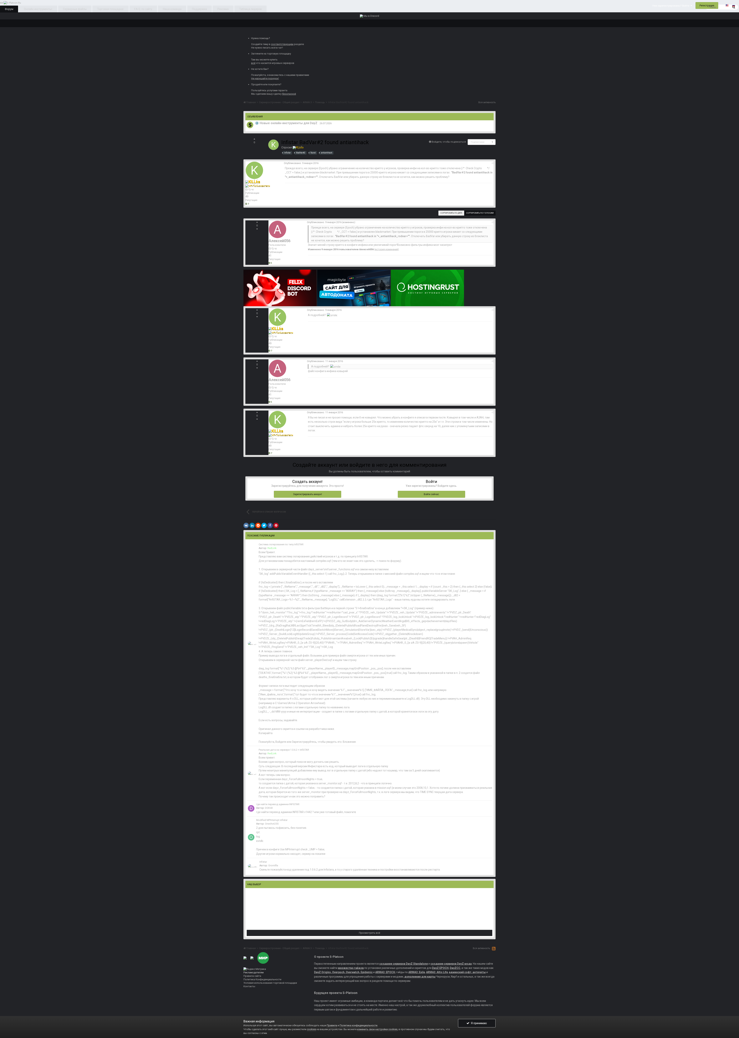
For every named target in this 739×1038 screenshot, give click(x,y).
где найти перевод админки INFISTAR (277, 804)
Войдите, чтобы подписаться (449, 141)
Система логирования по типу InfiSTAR (281, 544)
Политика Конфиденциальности (262, 979)
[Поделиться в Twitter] (264, 525)
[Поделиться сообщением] (493, 163)
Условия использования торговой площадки (270, 982)
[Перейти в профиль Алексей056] (277, 229)
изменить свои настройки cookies (377, 1029)
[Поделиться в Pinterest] (276, 525)
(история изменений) (386, 249)
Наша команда (172, 9)
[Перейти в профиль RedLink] (252, 643)
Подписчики (477, 142)
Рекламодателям (253, 972)
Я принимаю (478, 1023)
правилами (302, 75)
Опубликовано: (301, 163)
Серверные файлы (75, 9)
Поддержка (199, 9)
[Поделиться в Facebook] (270, 525)
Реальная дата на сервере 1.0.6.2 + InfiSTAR (284, 749)
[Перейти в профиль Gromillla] (253, 865)
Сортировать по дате (451, 213)
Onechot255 (271, 823)
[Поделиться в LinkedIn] (252, 525)
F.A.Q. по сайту (143, 9)
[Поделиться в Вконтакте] (246, 525)
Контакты (249, 986)
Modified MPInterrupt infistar (272, 820)
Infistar (263, 861)
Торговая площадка (110, 9)
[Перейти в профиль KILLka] (273, 145)
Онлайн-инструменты (37, 9)
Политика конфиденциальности (358, 1025)
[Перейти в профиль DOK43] (251, 808)
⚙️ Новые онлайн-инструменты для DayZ (286, 123)
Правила (332, 1025)
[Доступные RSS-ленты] (494, 948)
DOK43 (269, 807)
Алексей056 (279, 240)
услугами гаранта (277, 90)
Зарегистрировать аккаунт (307, 494)
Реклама (223, 9)
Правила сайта (252, 975)
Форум (9, 9)
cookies (311, 1029)
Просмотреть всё (369, 932)
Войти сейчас (431, 494)
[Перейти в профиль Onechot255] (251, 837)
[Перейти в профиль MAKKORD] (250, 125)
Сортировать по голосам (480, 213)
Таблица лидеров (250, 9)
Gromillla (273, 865)
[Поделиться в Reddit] (258, 525)
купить (274, 59)
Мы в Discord (371, 15)
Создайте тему (259, 44)
